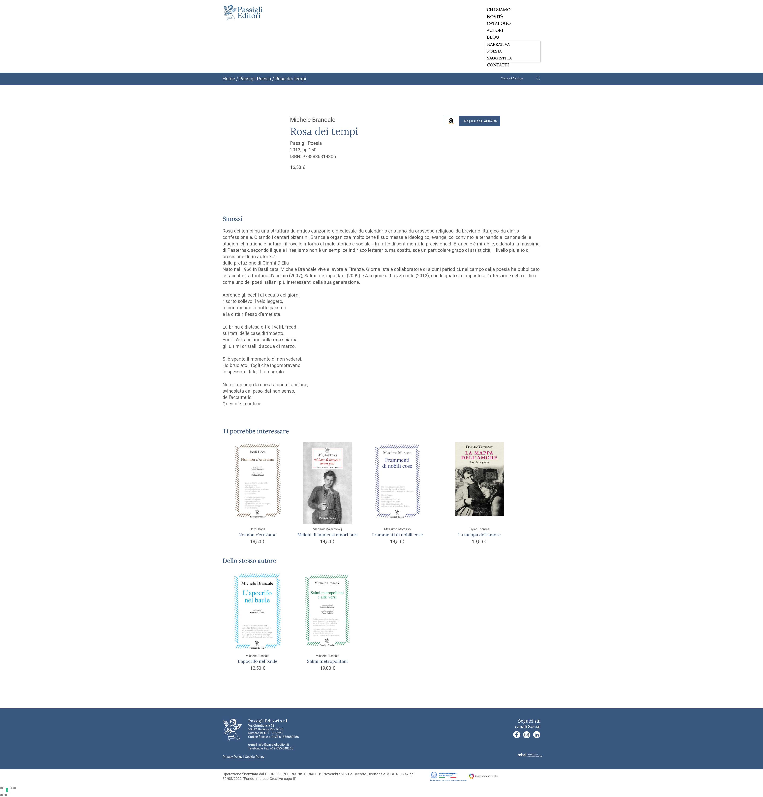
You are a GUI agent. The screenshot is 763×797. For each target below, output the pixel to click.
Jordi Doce (257, 529)
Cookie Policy (254, 757)
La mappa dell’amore (479, 534)
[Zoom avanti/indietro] (1, 788)
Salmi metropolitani (327, 661)
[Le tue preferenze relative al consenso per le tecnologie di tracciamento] (7, 790)
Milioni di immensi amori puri (327, 534)
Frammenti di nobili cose (397, 534)
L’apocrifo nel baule (257, 661)
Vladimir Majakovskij (327, 529)
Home (229, 79)
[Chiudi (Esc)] (14, 788)
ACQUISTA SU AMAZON (480, 121)
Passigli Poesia (255, 79)
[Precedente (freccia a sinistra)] (1, 795)
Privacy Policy (232, 757)
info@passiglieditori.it (273, 744)
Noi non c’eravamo (257, 534)
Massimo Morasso (397, 529)
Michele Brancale (312, 119)
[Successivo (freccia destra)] (6, 795)
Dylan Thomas (479, 529)
